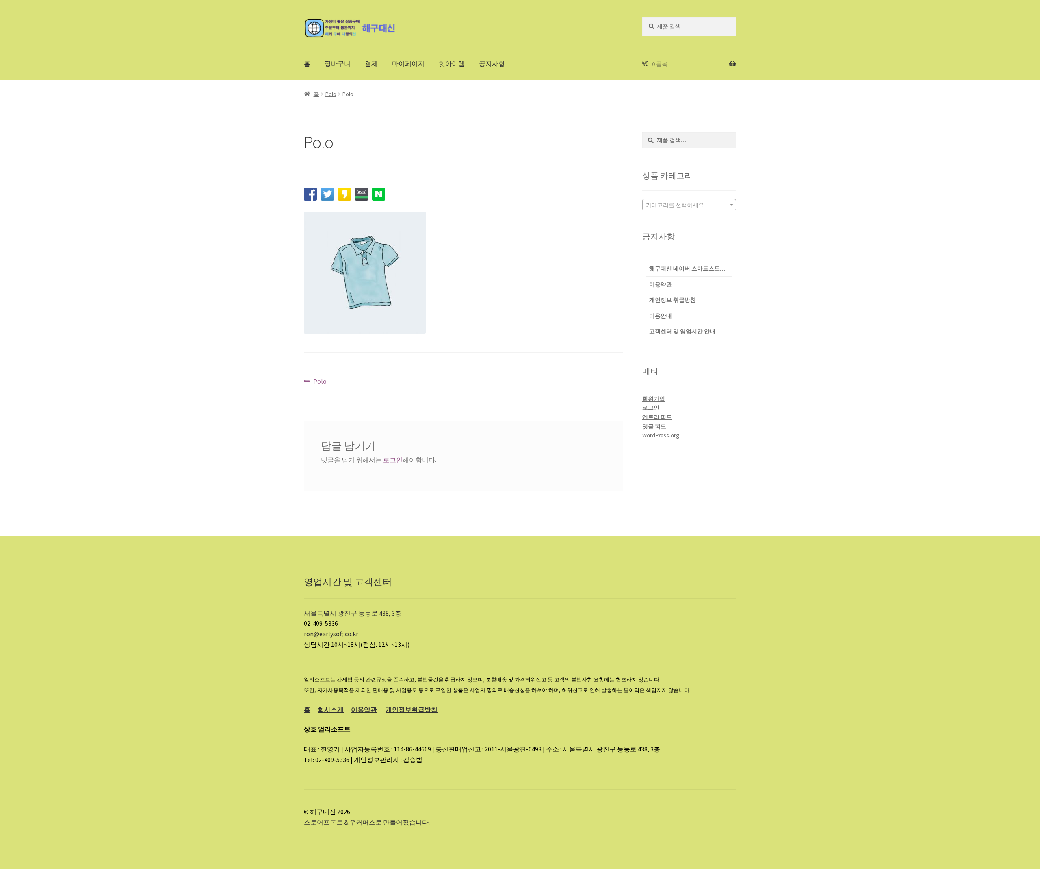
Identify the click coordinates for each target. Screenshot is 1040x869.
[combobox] (689, 204)
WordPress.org (660, 435)
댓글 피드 (654, 426)
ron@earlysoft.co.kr (331, 634)
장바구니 (338, 63)
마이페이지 (408, 63)
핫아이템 (452, 63)
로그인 (393, 460)
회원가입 (653, 398)
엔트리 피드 (657, 417)
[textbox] (689, 205)
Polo (330, 94)
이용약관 (364, 709)
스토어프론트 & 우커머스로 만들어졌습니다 (366, 822)
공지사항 (492, 63)
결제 (371, 63)
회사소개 (331, 709)
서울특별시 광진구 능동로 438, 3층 (352, 613)
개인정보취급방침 (412, 709)
